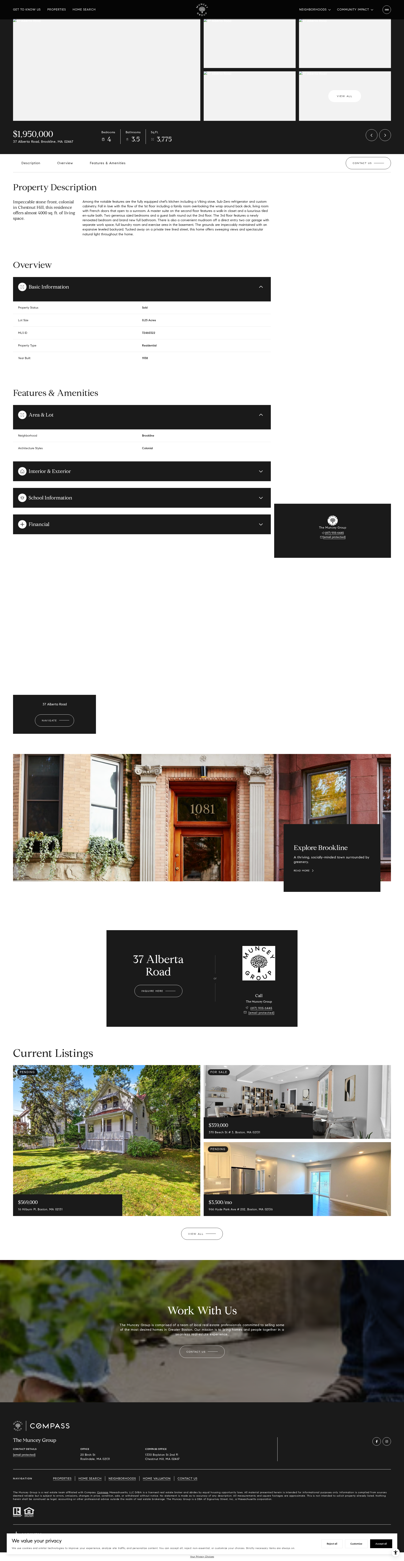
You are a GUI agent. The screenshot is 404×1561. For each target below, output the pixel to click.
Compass (102, 1492)
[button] (368, 163)
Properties (56, 9)
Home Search (84, 9)
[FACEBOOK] (376, 1441)
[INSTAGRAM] (387, 1441)
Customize (356, 1543)
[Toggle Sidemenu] (387, 9)
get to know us (27, 9)
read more (302, 870)
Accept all (381, 1543)
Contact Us (187, 1478)
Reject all (332, 1543)
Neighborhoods (122, 1478)
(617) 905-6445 (334, 533)
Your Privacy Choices (202, 1556)
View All (344, 96)
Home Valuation (157, 1478)
